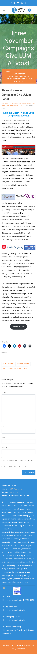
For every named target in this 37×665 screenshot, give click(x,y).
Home (8, 71)
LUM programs (13, 213)
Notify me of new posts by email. (16, 466)
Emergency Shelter (22, 76)
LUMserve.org (14, 492)
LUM (22, 105)
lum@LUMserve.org (14, 489)
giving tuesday (8, 364)
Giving (18, 103)
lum (25, 368)
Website (4, 447)
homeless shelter (23, 364)
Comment (6, 392)
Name (4, 427)
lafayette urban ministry (12, 368)
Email (4, 437)
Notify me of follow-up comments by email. (18, 461)
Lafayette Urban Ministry (11, 105)
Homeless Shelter (28, 103)
